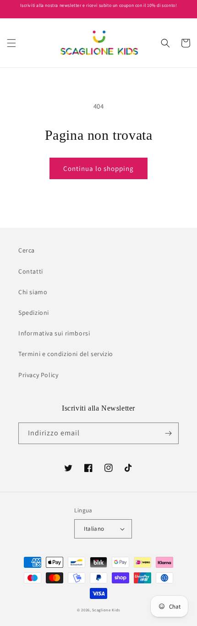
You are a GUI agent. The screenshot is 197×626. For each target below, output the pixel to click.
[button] (11, 43)
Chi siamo (32, 292)
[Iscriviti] (168, 433)
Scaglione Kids (106, 609)
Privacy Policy (38, 375)
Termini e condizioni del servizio (65, 354)
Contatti (30, 271)
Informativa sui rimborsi (54, 333)
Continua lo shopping (98, 168)
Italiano (94, 529)
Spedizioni (33, 312)
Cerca (26, 250)
